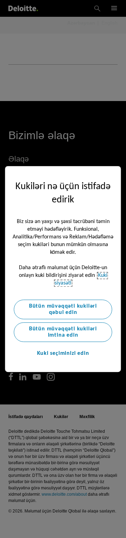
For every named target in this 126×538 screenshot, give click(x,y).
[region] (63, 269)
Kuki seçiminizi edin (63, 353)
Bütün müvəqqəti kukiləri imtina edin (63, 332)
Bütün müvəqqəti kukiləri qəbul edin (63, 309)
